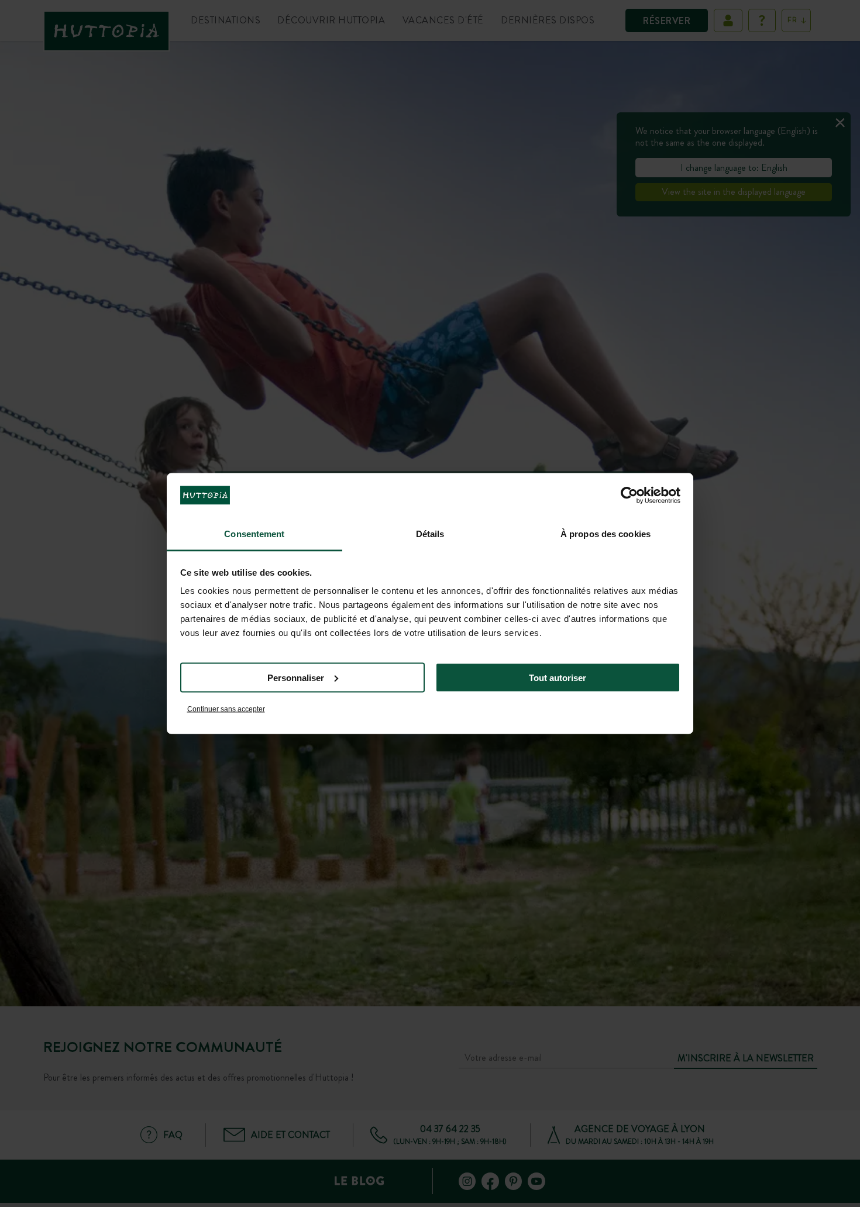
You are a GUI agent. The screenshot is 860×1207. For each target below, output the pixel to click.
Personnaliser (295, 677)
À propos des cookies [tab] (605, 534)
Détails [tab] (430, 534)
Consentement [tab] (254, 534)
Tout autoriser (557, 677)
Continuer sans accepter (226, 709)
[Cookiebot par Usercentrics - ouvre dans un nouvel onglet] (629, 495)
